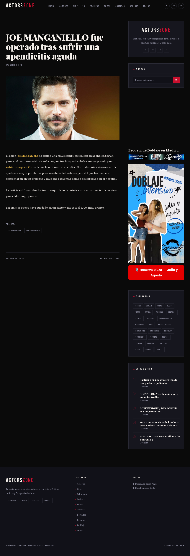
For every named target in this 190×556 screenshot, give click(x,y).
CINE (75, 6)
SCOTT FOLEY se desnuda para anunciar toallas (159, 395)
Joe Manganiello (27, 155)
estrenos (159, 312)
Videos (137, 312)
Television (82, 494)
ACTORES (63, 6)
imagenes (150, 318)
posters (165, 337)
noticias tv (154, 331)
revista (148, 349)
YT (166, 50)
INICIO (51, 6)
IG (166, 6)
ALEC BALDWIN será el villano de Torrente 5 (160, 438)
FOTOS (107, 6)
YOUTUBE (48, 501)
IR (176, 80)
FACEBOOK (35, 501)
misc (151, 325)
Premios (81, 520)
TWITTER (24, 501)
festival (138, 318)
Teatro (169, 306)
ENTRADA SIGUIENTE (109, 259)
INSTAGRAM (12, 501)
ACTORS (20, 5)
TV (83, 6)
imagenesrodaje (165, 318)
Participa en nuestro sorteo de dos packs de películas (158, 381)
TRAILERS (94, 6)
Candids (138, 306)
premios (150, 343)
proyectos (163, 343)
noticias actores (33, 230)
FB (181, 6)
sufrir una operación (19, 167)
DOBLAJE (134, 6)
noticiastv (168, 331)
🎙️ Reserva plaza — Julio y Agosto (156, 272)
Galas (159, 306)
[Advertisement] (156, 117)
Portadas (81, 514)
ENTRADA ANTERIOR (15, 259)
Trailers (81, 499)
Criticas (81, 509)
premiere (138, 343)
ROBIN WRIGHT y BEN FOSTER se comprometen (158, 410)
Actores (81, 483)
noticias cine (140, 331)
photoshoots (140, 337)
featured (172, 312)
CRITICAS (120, 6)
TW (174, 6)
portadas (153, 337)
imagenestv (139, 325)
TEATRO (146, 6)
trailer (160, 349)
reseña (137, 349)
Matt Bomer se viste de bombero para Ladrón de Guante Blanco (159, 424)
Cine (79, 489)
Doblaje (149, 306)
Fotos (80, 504)
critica (148, 312)
